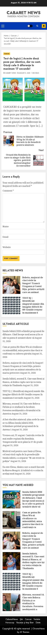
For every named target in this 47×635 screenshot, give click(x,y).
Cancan (6, 54)
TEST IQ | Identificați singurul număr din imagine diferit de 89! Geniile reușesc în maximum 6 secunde (33, 307)
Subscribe (44, 26)
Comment (8, 190)
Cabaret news (23, 13)
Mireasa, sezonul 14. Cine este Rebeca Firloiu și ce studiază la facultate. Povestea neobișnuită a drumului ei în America (33, 605)
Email (5, 236)
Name (6, 226)
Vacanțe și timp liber (25, 622)
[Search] (37, 25)
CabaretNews (12, 619)
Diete (38, 622)
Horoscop (9, 622)
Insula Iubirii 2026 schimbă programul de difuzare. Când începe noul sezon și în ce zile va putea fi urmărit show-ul (23, 334)
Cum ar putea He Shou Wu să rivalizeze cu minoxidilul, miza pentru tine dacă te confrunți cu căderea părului (22, 350)
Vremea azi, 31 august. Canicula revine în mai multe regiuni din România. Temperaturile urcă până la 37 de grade (23, 438)
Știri (21, 619)
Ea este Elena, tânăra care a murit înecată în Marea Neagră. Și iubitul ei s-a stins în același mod (23, 470)
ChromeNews (39, 628)
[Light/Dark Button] (30, 26)
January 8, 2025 (24, 73)
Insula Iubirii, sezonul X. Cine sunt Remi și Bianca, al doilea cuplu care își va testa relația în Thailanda (23, 382)
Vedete (37, 619)
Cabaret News (10, 73)
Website (7, 247)
